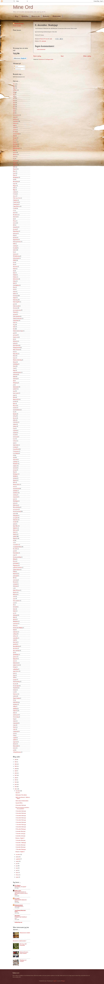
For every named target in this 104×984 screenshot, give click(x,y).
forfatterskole (16, 279)
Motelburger (15, 501)
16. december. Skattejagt (21, 813)
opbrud (14, 524)
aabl (14, 750)
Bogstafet (15, 169)
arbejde (14, 127)
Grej (14, 324)
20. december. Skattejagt (21, 805)
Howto (14, 355)
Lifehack (15, 441)
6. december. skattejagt (20, 836)
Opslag (16, 66)
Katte (14, 403)
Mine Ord (23, 7)
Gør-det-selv (15, 337)
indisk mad (15, 374)
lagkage (14, 424)
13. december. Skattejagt (21, 820)
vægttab (14, 737)
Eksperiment (15, 239)
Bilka (14, 150)
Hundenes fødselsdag (17, 360)
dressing (14, 229)
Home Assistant (16, 349)
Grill (14, 326)
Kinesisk (15, 405)
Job (13, 380)
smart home (15, 623)
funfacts (14, 293)
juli (17, 863)
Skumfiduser (15, 621)
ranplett (54, 981)
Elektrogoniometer (17, 241)
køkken (14, 420)
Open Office (15, 526)
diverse (14, 223)
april (17, 870)
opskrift (14, 536)
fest (14, 262)
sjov (14, 613)
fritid (14, 289)
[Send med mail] (56, 39)
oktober (17, 856)
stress (14, 661)
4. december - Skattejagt (21, 842)
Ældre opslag (87, 56)
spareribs (15, 644)
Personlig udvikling (17, 557)
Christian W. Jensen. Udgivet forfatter (24, 952)
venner (14, 725)
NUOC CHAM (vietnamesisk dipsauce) (20, 900)
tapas (14, 673)
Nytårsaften (15, 519)
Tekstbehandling (16, 681)
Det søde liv (15, 214)
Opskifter (15, 534)
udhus (14, 712)
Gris (14, 328)
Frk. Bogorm (17, 885)
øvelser (14, 748)
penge (14, 555)
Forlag (14, 281)
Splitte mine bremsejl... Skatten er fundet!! (23, 797)
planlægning (15, 563)
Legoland (15, 430)
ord (13, 540)
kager (14, 395)
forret (14, 283)
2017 (14, 98)
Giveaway (15, 308)
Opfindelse (15, 528)
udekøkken (15, 704)
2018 (14, 100)
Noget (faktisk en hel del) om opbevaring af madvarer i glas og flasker (21, 893)
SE (13, 604)
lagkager (15, 426)
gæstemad (15, 335)
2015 (14, 94)
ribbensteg (15, 586)
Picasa (14, 561)
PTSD (14, 571)
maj (17, 868)
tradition (15, 696)
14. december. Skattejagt (21, 817)
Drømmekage (16, 231)
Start (62, 56)
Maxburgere (15, 474)
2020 (14, 104)
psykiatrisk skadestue (17, 567)
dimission (15, 216)
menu (14, 486)
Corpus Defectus (16, 206)
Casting (14, 194)
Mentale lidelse (16, 484)
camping (15, 192)
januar (17, 877)
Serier (14, 609)
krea (14, 411)
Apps (14, 125)
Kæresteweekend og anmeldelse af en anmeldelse (22, 808)
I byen (14, 366)
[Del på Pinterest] (62, 39)
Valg (14, 719)
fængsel (14, 297)
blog (14, 158)
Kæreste (14, 418)
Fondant (14, 274)
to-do (14, 692)
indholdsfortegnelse (17, 372)
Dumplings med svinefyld (23, 960)
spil (14, 652)
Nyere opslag (37, 56)
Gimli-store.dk (16, 306)
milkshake (15, 490)
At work (14, 131)
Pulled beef (15, 573)
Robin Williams (16, 590)
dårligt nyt (15, 233)
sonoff (14, 640)
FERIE (14, 260)
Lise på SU (17, 898)
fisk (13, 270)
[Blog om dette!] (57, 39)
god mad (14, 314)
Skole (14, 617)
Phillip (14, 559)
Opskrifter (24, 16)
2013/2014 (15, 90)
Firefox (14, 268)
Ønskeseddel (15, 746)
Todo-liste (15, 694)
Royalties (15, 592)
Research (15, 582)
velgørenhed (15, 723)
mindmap (15, 495)
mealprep (15, 478)
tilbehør (14, 690)
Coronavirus (15, 204)
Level (14, 438)
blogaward (15, 160)
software (15, 636)
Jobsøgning (15, 382)
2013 (14, 88)
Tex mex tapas (16, 685)
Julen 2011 (18, 792)
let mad (14, 434)
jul (13, 385)
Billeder (14, 154)
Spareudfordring (16, 646)
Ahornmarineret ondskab (25, 932)
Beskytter (46, 16)
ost (13, 542)
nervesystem (15, 509)
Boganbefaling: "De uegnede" (20, 886)
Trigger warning (16, 698)
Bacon (14, 140)
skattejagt (44, 41)
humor (14, 358)
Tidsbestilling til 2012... (19, 906)
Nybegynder (15, 515)
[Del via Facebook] (60, 39)
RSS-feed (15, 594)
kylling (14, 416)
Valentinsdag (15, 717)
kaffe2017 (15, 389)
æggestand (15, 741)
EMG (14, 243)
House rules (15, 353)
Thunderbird (15, 687)
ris (13, 588)
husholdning (15, 364)
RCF (14, 577)
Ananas (14, 117)
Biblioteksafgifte (16, 148)
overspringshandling (17, 546)
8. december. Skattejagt (20, 831)
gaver (14, 304)
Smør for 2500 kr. (19, 803)
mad (14, 457)
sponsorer (15, 656)
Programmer (15, 565)
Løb (14, 455)
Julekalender (15, 387)
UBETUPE (15, 702)
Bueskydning (15, 181)
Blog (16, 16)
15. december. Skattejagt (21, 815)
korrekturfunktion (16, 409)
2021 (14, 106)
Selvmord (15, 607)
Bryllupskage (16, 177)
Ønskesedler (57, 16)
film (14, 264)
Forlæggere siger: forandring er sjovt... (21, 917)
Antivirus (15, 123)
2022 (14, 108)
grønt (14, 333)
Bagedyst (15, 142)
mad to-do (15, 459)
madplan (15, 465)
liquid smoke (15, 445)
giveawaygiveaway (17, 310)
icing (14, 368)
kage (14, 391)
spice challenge (16, 650)
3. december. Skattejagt (20, 845)
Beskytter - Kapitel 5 (20, 838)
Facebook (15, 248)
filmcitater (15, 266)
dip (13, 219)
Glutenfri (15, 312)
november (18, 854)
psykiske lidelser (16, 569)
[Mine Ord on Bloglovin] (20, 59)
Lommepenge (16, 451)
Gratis (14, 322)
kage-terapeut (16, 393)
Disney (14, 221)
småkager (15, 634)
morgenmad (15, 497)
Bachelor (15, 138)
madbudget (15, 461)
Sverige (14, 667)
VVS (14, 735)
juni (17, 865)
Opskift (14, 532)
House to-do (36, 16)
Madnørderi (15, 463)
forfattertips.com (18, 922)
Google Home (16, 320)
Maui (14, 472)
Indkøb (14, 376)
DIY (14, 225)
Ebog (14, 235)
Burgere (14, 185)
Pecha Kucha (15, 553)
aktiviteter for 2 (16, 115)
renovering (15, 580)
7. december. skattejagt (20, 833)
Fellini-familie (16, 258)
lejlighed (15, 432)
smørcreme (15, 631)
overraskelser (16, 544)
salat (14, 596)
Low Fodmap (15, 453)
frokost (14, 291)
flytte (14, 272)
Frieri (14, 287)
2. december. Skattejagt (20, 847)
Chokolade (15, 200)
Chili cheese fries (16, 198)
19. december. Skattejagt (21, 811)
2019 (14, 102)
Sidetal (14, 611)
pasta (14, 551)
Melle (14, 482)
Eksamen (15, 237)
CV (13, 210)
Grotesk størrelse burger (18, 331)
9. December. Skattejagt (21, 829)
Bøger (14, 189)
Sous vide (15, 642)
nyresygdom (15, 517)
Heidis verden (18, 890)
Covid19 (14, 208)
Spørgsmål (15, 658)
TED (14, 677)
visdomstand (15, 731)
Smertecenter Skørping (18, 627)
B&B (14, 135)
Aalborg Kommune (17, 752)
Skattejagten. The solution (21, 795)
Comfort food (15, 202)
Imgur (14, 370)
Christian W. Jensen (19, 23)
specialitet (15, 648)
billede (14, 152)
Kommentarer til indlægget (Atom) (46, 59)
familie (14, 250)
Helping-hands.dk (16, 347)
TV (13, 700)
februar (17, 875)
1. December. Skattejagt (21, 849)
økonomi (15, 743)
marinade (15, 468)
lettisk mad (15, 436)
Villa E (14, 727)
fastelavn (15, 254)
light (14, 443)
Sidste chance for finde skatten (22, 800)
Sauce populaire (16, 600)
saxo (14, 602)
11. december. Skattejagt (21, 824)
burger (14, 183)
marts (17, 872)
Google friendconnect (17, 318)
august (17, 861)
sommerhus (15, 638)
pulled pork (15, 575)
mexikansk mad (16, 488)
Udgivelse (15, 710)
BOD (14, 167)
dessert (14, 212)
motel (14, 499)
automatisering (16, 133)
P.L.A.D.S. (15, 548)
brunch (14, 173)
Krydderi (15, 414)
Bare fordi (15, 144)
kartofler (14, 401)
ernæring (15, 245)
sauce (14, 598)
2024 (14, 111)
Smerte (14, 625)
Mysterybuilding (16, 507)
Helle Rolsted (16, 345)
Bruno (14, 175)
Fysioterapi (15, 295)
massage (15, 470)
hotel (14, 351)
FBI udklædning (16, 256)
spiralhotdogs (16, 654)
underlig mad (15, 714)
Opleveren (15, 530)
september (18, 859)
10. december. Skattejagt (21, 826)
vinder (14, 729)
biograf (14, 156)
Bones (14, 171)
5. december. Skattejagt (20, 840)
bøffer (14, 187)
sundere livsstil (16, 665)
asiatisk (14, 129)
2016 (14, 96)
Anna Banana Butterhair (20, 910)
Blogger (14, 162)
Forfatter (15, 277)
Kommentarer (18, 69)
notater (14, 513)
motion (14, 503)
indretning (15, 378)
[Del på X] (59, 39)
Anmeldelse (15, 121)
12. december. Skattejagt (21, 822)
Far (13, 252)
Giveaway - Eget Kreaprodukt (23, 944)
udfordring (15, 708)
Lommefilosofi (16, 449)
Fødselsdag (15, 299)
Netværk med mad (17, 511)
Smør (14, 629)
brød (14, 179)
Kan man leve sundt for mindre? (19, 940)
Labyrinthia (15, 422)
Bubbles (16, 911)
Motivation (15, 505)
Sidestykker (17, 915)
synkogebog (15, 669)
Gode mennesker (16, 316)
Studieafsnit (15, 663)
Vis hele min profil (17, 26)
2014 (14, 92)
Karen (14, 397)
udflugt (14, 706)
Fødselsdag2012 (16, 301)
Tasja (14, 675)
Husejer (14, 362)
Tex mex (15, 683)
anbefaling (15, 119)
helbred (14, 343)
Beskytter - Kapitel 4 (20, 851)
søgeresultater (16, 671)
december (18, 790)
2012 (14, 86)
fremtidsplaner (16, 285)
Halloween (15, 341)
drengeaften (15, 227)
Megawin (15, 480)
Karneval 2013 (16, 399)
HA (13, 339)
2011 (40, 41)
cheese (14, 196)
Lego (14, 428)
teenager (15, 679)
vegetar (14, 721)
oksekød (14, 521)
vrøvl (14, 733)
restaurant (15, 584)
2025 (14, 113)
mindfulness (15, 492)
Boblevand (15, 165)
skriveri (14, 619)
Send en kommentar (41, 49)
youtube (14, 739)
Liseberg (15, 447)
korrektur (15, 407)
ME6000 (14, 476)
